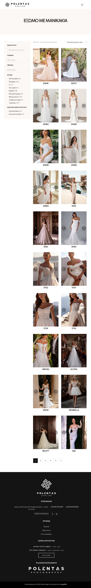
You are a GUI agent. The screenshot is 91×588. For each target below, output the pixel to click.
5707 (74, 287)
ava (74, 451)
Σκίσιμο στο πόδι (15, 114)
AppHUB (63, 584)
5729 (46, 328)
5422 (74, 206)
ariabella (74, 410)
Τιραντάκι (12, 103)
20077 (74, 83)
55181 (73, 247)
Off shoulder (13, 79)
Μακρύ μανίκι (14, 97)
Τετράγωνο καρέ (14, 100)
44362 (46, 124)
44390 (74, 124)
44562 (46, 206)
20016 (45, 83)
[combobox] (17, 60)
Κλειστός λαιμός (14, 94)
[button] (36, 65)
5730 (74, 328)
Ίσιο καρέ (12, 88)
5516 (46, 247)
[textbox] (17, 60)
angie (46, 410)
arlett (45, 451)
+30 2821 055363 (56, 507)
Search (9, 50)
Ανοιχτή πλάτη (14, 111)
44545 (74, 165)
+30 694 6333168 (71, 507)
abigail (45, 369)
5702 (46, 287)
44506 (46, 165)
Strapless (12, 82)
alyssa (73, 369)
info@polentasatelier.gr (41, 513)
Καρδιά (11, 91)
